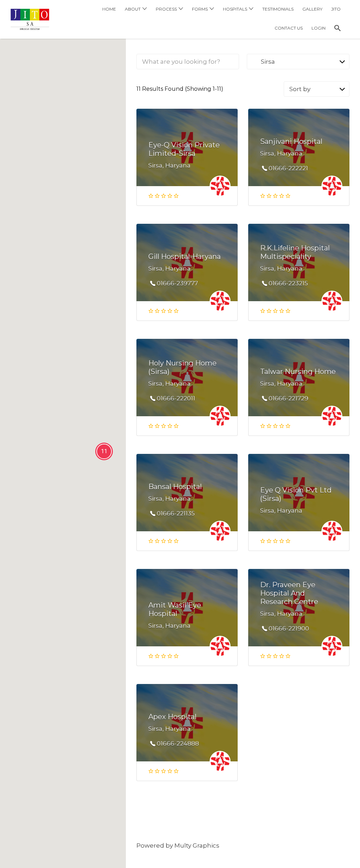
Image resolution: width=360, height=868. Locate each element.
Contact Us (289, 28)
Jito (336, 9)
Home (109, 9)
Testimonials (278, 9)
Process (166, 9)
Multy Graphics (196, 845)
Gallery (312, 9)
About (133, 9)
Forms (200, 9)
